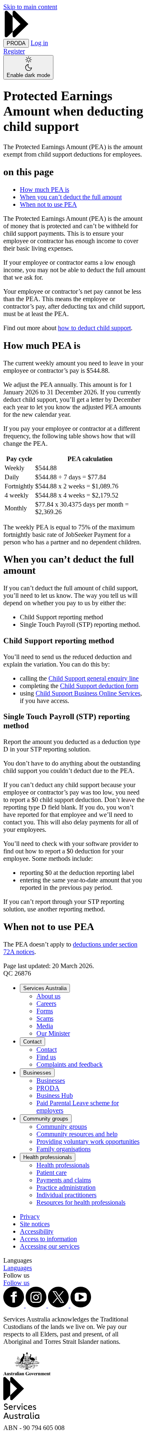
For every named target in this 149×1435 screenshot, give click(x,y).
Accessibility (36, 1231)
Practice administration (66, 1187)
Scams (44, 1018)
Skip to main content (30, 6)
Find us (46, 1057)
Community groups (45, 1119)
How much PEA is (44, 189)
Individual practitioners (66, 1194)
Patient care (51, 1172)
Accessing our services (49, 1246)
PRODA (48, 1088)
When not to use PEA (48, 204)
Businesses (37, 1073)
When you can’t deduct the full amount (71, 197)
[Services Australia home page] (16, 35)
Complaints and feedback (69, 1064)
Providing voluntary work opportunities (87, 1141)
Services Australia (45, 988)
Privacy (30, 1216)
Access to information (48, 1238)
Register (14, 51)
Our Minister (53, 1033)
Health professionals (47, 1157)
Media (44, 1025)
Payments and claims (63, 1180)
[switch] (28, 67)
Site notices (35, 1223)
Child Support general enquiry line (93, 678)
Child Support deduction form (99, 685)
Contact (32, 1042)
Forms (44, 1011)
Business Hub (54, 1095)
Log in (39, 42)
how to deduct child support (94, 327)
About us (48, 996)
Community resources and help (77, 1134)
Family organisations (63, 1148)
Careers (46, 1003)
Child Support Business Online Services (88, 693)
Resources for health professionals (80, 1202)
